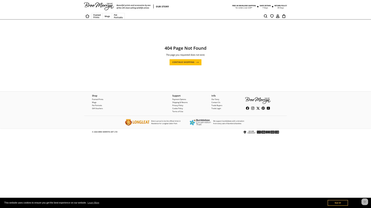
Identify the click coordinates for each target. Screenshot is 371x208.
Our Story (215, 99)
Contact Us (215, 102)
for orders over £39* (244, 7)
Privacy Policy (177, 105)
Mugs (94, 102)
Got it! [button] (338, 203)
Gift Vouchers (97, 108)
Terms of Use (177, 111)
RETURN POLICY (280, 5)
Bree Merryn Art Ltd (107, 132)
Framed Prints (97, 99)
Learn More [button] (93, 202)
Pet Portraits (97, 105)
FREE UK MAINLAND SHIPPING (244, 5)
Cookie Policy (177, 108)
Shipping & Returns (180, 102)
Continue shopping (183, 62)
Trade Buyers (216, 105)
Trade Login (216, 108)
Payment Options (179, 99)
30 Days (280, 7)
